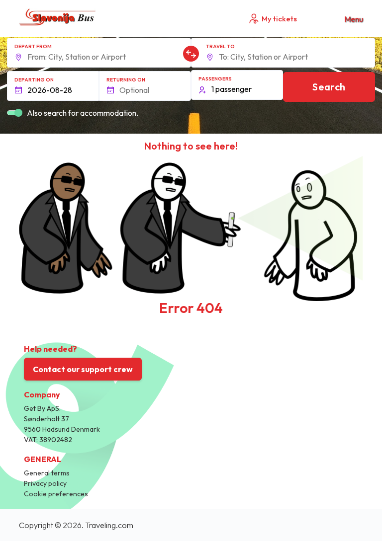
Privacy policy (45, 483)
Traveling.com (109, 525)
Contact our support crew (83, 369)
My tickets (279, 18)
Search (328, 86)
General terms (47, 472)
